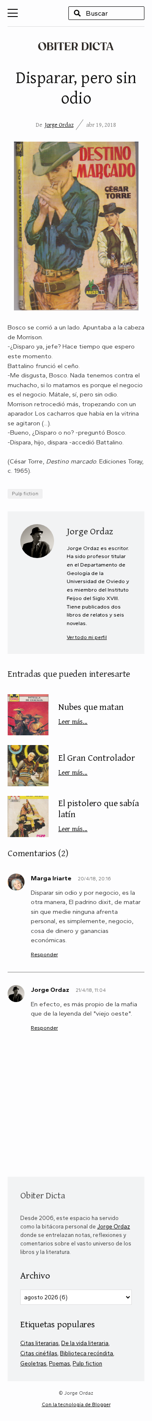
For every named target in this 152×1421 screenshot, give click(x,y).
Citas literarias (39, 1343)
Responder (44, 954)
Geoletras (33, 1363)
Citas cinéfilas (38, 1353)
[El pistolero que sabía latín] (28, 816)
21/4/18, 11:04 (91, 990)
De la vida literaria (85, 1343)
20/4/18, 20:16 (94, 879)
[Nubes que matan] (28, 714)
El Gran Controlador (96, 764)
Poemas (59, 1363)
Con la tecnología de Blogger (76, 1404)
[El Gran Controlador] (28, 765)
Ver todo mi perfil (87, 637)
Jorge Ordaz (59, 124)
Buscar (77, 13)
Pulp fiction (25, 494)
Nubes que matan (91, 713)
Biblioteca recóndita (86, 1353)
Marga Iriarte (51, 878)
